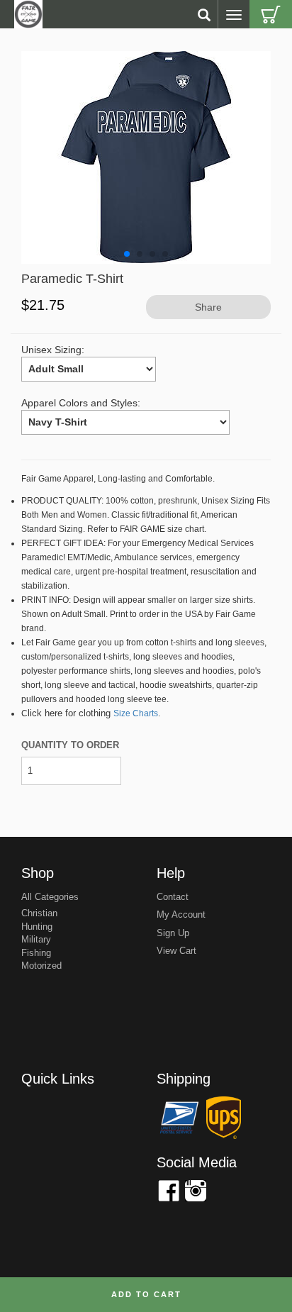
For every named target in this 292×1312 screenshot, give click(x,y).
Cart (270, 14)
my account (181, 914)
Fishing (36, 952)
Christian (39, 913)
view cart (176, 950)
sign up (173, 933)
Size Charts (135, 713)
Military (36, 939)
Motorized (41, 965)
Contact (173, 896)
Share (208, 307)
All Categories (50, 896)
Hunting (36, 926)
